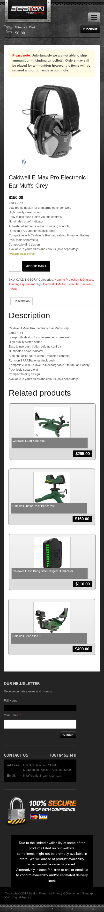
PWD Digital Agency (18, 897)
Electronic (86, 284)
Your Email (12, 715)
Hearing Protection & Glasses (73, 279)
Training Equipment (22, 284)
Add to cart (36, 266)
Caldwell (49, 284)
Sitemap (87, 893)
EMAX (13, 289)
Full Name (12, 700)
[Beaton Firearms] (28, 12)
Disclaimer (73, 893)
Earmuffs (72, 284)
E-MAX (60, 284)
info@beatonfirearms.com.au (42, 775)
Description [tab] (22, 301)
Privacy (57, 893)
